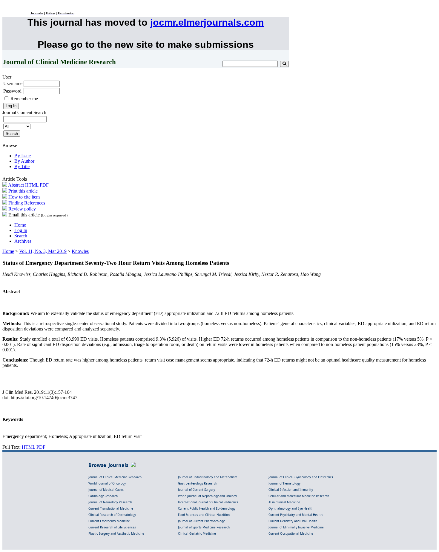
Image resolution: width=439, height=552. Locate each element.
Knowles (80, 251)
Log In (20, 230)
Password (12, 90)
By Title (22, 166)
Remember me (24, 98)
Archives (22, 241)
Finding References (26, 202)
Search (20, 235)
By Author (24, 161)
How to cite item (24, 196)
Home (20, 224)
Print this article (23, 190)
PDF (44, 184)
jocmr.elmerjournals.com (207, 22)
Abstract (16, 184)
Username (12, 83)
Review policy (22, 208)
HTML (32, 184)
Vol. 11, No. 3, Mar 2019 (43, 251)
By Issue (22, 155)
